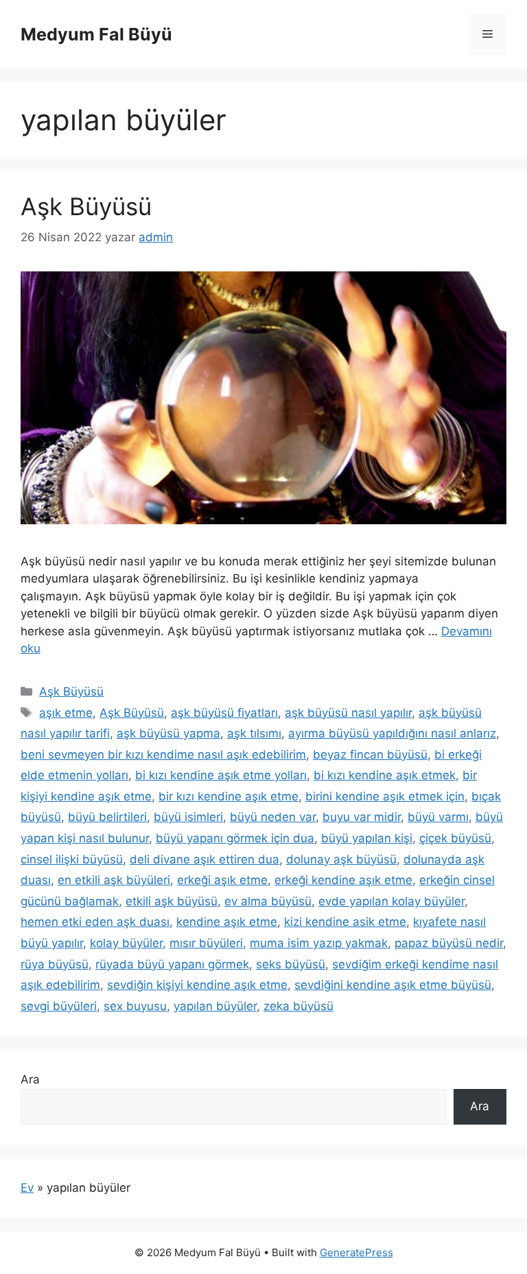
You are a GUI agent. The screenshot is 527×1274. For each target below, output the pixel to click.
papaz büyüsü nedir (449, 943)
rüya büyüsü (55, 964)
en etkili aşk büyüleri (114, 880)
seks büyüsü (290, 964)
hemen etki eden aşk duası (95, 922)
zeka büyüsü (298, 1006)
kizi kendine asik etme (345, 922)
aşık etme (66, 713)
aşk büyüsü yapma (168, 733)
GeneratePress (356, 1252)
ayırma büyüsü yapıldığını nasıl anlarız (392, 733)
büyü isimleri (188, 817)
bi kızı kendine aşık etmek (385, 775)
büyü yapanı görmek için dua (235, 838)
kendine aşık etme (226, 922)
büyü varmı (438, 817)
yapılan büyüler (215, 1006)
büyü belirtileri (107, 817)
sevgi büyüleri (59, 1006)
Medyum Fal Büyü (96, 34)
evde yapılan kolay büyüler (391, 901)
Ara (30, 1079)
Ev (27, 1188)
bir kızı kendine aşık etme (228, 796)
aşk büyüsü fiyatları (224, 713)
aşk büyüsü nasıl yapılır (348, 713)
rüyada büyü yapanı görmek (172, 964)
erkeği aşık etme (222, 880)
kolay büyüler (126, 943)
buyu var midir (362, 817)
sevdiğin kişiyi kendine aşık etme (197, 985)
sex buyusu (135, 1006)
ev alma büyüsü (268, 901)
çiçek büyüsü (455, 838)
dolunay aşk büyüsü (341, 859)
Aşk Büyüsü (86, 206)
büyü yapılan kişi (366, 838)
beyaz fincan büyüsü (370, 754)
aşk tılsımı (254, 733)
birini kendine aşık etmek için (385, 796)
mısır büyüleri (206, 943)
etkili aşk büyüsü (172, 901)
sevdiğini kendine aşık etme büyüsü (392, 985)
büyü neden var (273, 817)
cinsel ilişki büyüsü (72, 859)
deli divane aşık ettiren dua (204, 859)
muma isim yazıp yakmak (319, 943)
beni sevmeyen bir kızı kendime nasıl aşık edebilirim (163, 754)
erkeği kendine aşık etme (343, 880)
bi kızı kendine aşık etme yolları (221, 775)
